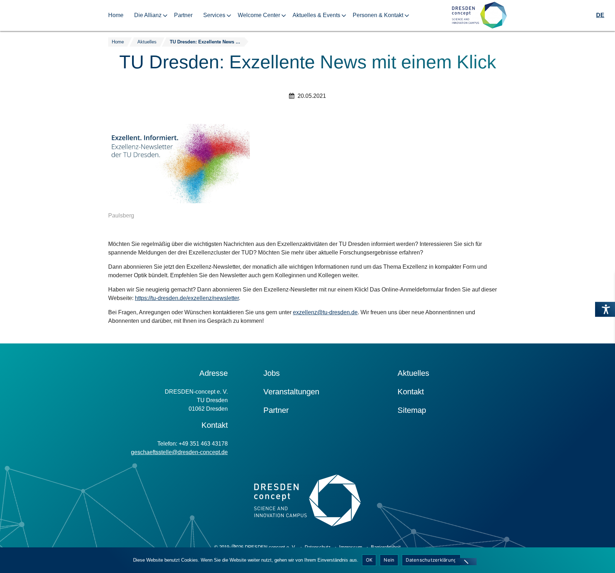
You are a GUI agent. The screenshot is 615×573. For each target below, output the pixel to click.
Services (214, 15)
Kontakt (411, 391)
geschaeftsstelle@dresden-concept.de (179, 452)
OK (369, 560)
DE (600, 15)
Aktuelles (413, 373)
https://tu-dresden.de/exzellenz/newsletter (187, 298)
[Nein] (466, 561)
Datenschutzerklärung (431, 560)
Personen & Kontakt (378, 15)
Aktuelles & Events (316, 15)
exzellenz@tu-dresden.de (325, 312)
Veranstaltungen (291, 391)
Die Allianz (148, 15)
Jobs (271, 373)
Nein (389, 560)
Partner (183, 15)
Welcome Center (259, 15)
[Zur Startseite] (479, 15)
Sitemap (412, 410)
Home (115, 15)
